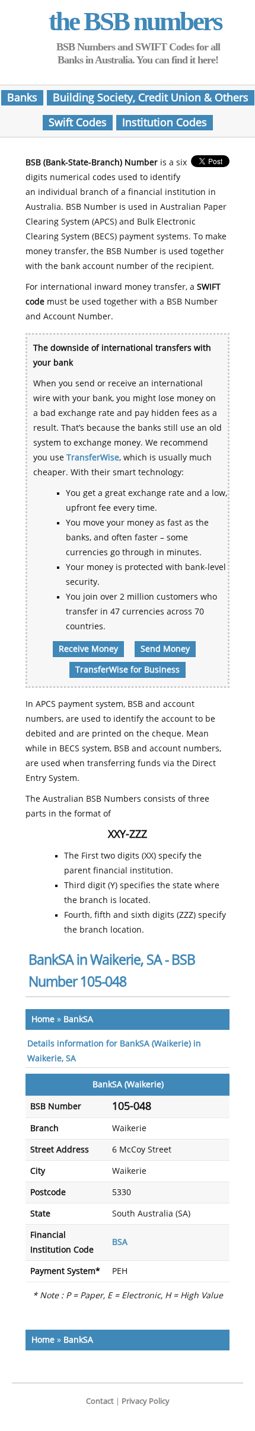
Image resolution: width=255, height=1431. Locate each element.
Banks (22, 97)
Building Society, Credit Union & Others (150, 97)
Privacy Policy (146, 1401)
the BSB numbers (135, 21)
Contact (100, 1401)
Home (43, 1019)
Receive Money (88, 649)
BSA (120, 1242)
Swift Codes (78, 122)
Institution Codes (164, 122)
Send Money (165, 649)
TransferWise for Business (127, 670)
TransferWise (92, 458)
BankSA (78, 1019)
